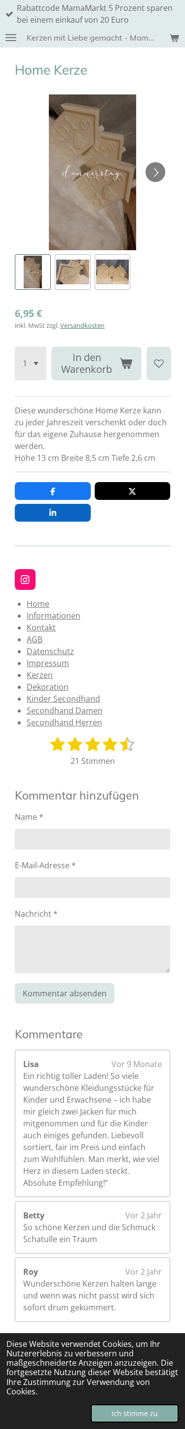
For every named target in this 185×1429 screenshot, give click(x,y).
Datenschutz (50, 651)
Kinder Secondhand (63, 698)
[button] (33, 272)
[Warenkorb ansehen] (174, 37)
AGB (34, 639)
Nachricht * (36, 913)
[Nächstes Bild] (155, 172)
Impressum (48, 663)
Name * (29, 816)
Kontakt (41, 627)
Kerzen (40, 675)
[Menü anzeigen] (11, 37)
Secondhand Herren (64, 722)
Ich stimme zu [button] (134, 1413)
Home (38, 603)
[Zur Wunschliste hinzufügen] (159, 363)
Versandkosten (82, 325)
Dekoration (48, 686)
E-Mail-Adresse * (45, 865)
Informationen (53, 615)
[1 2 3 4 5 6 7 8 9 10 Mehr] (30, 363)
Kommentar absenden (65, 993)
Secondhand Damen (65, 710)
